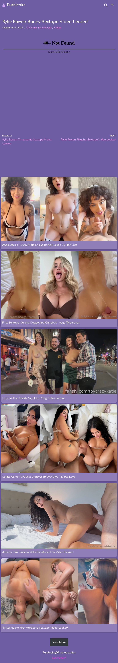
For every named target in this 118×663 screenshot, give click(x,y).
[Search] (105, 5)
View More (59, 642)
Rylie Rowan (45, 27)
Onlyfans (31, 27)
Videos (57, 27)
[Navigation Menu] (112, 5)
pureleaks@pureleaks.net (59, 652)
